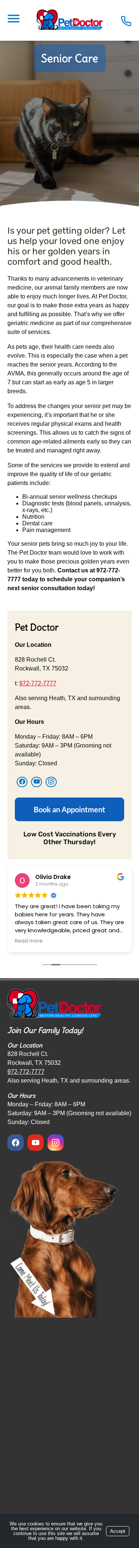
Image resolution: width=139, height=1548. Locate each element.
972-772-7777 (37, 683)
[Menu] (13, 19)
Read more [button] (29, 941)
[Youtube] (36, 782)
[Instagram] (51, 782)
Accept (117, 1531)
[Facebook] (22, 782)
